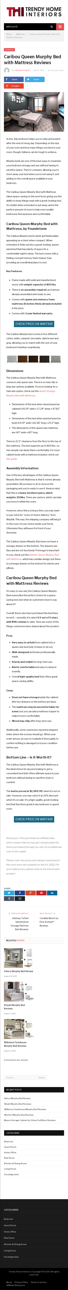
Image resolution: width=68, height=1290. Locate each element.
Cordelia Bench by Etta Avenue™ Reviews (49, 922)
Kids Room (9, 1158)
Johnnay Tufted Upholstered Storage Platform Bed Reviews (19, 924)
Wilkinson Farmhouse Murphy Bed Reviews (15, 1044)
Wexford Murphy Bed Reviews (19, 1115)
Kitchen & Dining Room (15, 1163)
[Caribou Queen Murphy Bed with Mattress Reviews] (34, 112)
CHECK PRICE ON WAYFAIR (34, 324)
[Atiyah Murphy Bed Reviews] (19, 991)
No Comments (57, 70)
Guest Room (10, 1147)
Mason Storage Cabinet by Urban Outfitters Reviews (30, 1120)
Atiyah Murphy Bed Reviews (14, 1007)
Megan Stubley (22, 70)
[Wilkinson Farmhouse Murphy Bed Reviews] (19, 1029)
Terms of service (39, 1282)
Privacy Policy (21, 1282)
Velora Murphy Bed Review (18, 971)
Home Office (10, 1152)
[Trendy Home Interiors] (34, 11)
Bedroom (9, 50)
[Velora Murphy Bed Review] (19, 958)
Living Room (10, 1169)
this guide (11, 459)
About (9, 1282)
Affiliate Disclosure (15, 1285)
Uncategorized (11, 1174)
